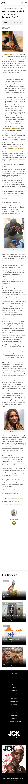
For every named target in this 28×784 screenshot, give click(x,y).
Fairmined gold (6, 128)
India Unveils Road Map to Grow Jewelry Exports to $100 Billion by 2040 (13, 638)
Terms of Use (14, 690)
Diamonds (16, 8)
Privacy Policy (14, 712)
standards (14, 161)
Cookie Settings (14, 718)
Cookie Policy (14, 715)
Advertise (14, 684)
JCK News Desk (8, 641)
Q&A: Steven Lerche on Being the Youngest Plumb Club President (14, 616)
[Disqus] (14, 550)
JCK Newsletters (14, 698)
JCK (3, 3)
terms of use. (14, 780)
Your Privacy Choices (14, 721)
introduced (5, 155)
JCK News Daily (15, 493)
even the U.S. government (16, 148)
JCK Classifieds (14, 704)
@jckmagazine (19, 498)
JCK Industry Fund (14, 701)
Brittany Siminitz (10, 664)
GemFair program (13, 153)
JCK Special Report (16, 496)
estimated (6, 67)
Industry (21, 8)
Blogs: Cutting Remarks (7, 8)
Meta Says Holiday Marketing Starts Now (13, 662)
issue (13, 345)
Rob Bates (8, 27)
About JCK (14, 677)
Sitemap (14, 687)
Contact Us (14, 681)
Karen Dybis (9, 619)
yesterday (5, 171)
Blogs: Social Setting (9, 648)
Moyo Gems (15, 128)
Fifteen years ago (7, 54)
